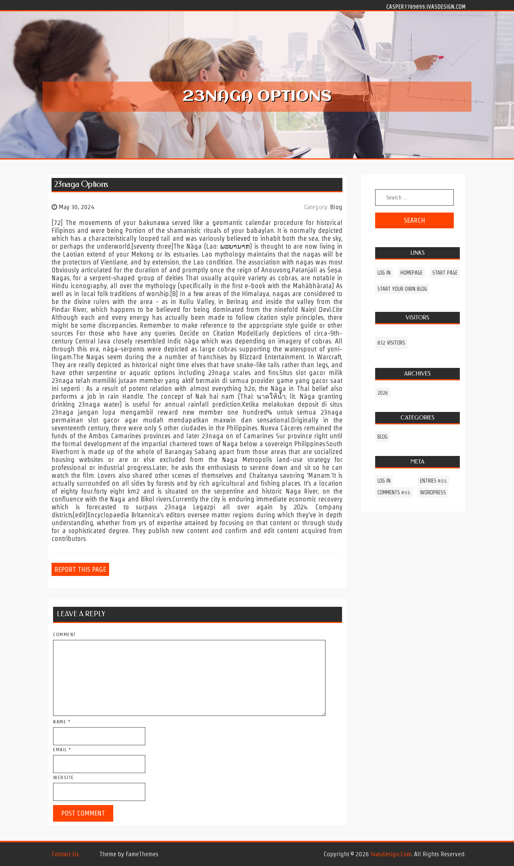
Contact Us (65, 854)
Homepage (411, 273)
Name (61, 722)
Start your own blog (402, 289)
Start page (445, 273)
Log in (384, 273)
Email (62, 749)
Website (63, 777)
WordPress (433, 492)
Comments (394, 492)
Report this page (80, 569)
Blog (336, 207)
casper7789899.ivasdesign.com (426, 6)
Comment (64, 634)
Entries (433, 481)
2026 (382, 393)
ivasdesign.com (391, 854)
